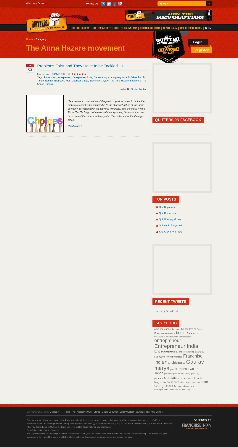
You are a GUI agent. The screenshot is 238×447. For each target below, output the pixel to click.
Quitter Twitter (138, 89)
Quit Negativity (167, 207)
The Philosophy (79, 412)
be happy (176, 329)
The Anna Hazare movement (125, 80)
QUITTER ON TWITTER (125, 27)
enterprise (159, 336)
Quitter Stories (93, 412)
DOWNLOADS (170, 27)
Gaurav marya (101, 77)
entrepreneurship (186, 352)
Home (29, 39)
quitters (170, 377)
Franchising (173, 362)
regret (181, 378)
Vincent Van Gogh (183, 389)
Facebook (159, 356)
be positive (187, 329)
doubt (195, 333)
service (175, 382)
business (184, 332)
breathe (171, 333)
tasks (169, 385)
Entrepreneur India (82, 77)
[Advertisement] (182, 88)
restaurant (189, 378)
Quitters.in (54, 412)
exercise (199, 351)
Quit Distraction (167, 213)
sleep (182, 382)
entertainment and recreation (179, 337)
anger (168, 329)
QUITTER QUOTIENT (150, 27)
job (165, 373)
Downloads (141, 412)
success (196, 382)
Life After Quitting (155, 412)
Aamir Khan (50, 77)
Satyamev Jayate (99, 80)
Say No (166, 382)
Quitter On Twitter (110, 412)
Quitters (46, 23)
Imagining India (118, 77)
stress (189, 382)
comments (58, 74)
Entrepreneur (43, 74)
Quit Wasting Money (170, 219)
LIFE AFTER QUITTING (191, 27)
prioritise (158, 378)
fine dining (171, 356)
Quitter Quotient (127, 412)
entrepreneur (64, 77)
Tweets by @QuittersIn (166, 311)
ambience (159, 329)
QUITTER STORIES (102, 27)
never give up (174, 373)
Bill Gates (198, 329)
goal (172, 369)
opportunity (186, 373)
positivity (195, 373)
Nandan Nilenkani (54, 80)
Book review (161, 333)
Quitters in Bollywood (170, 225)
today (171, 389)
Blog (208, 27)
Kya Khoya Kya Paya (170, 231)
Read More (74, 126)
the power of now (181, 386)
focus (179, 357)
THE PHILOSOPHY (80, 27)
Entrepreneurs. (166, 351)
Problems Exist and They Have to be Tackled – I (80, 66)
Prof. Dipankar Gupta (76, 80)
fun (184, 363)
